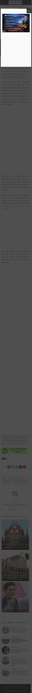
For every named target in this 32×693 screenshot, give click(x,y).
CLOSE (29, 11)
